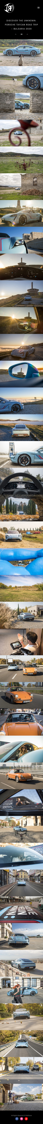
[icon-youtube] (26, 1118)
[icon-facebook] (17, 1118)
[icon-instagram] (22, 1118)
